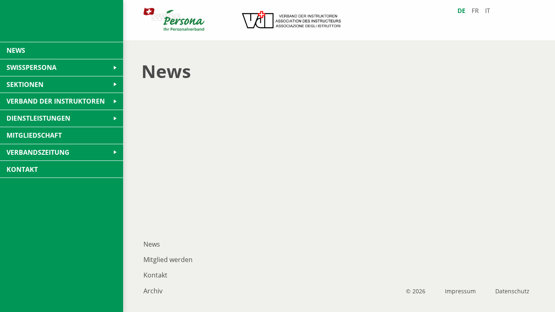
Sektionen (25, 84)
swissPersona (31, 67)
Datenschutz (512, 291)
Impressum (460, 291)
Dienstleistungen (38, 118)
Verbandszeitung (38, 152)
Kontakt (155, 275)
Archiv (153, 290)
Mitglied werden (168, 259)
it (487, 11)
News (151, 244)
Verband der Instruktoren (56, 101)
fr (475, 11)
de (461, 11)
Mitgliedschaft (34, 135)
